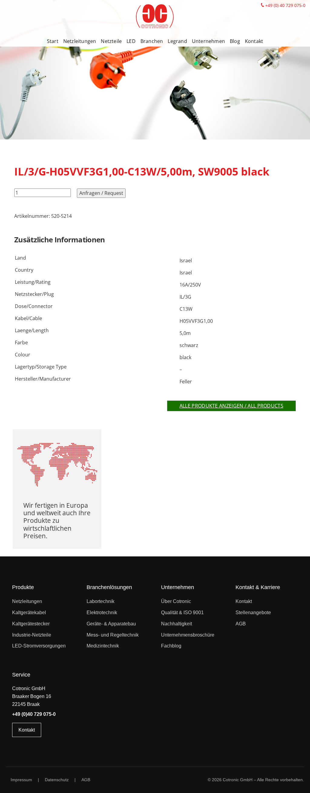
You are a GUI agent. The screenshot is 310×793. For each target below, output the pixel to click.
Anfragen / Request (101, 193)
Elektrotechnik (102, 612)
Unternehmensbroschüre (187, 634)
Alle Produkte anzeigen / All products (231, 405)
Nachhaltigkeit (176, 623)
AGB (241, 623)
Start (52, 41)
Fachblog (171, 645)
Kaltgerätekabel (29, 612)
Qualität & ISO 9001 (182, 612)
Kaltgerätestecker (31, 623)
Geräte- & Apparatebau (111, 623)
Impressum (21, 779)
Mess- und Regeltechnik (113, 634)
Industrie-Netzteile (31, 634)
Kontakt (254, 41)
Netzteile (111, 41)
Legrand (177, 41)
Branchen (151, 41)
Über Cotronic (176, 601)
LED (131, 41)
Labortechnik (100, 601)
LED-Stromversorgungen (39, 645)
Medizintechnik (103, 645)
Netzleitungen (79, 41)
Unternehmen (208, 41)
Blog (235, 41)
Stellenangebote (253, 612)
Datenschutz (57, 779)
